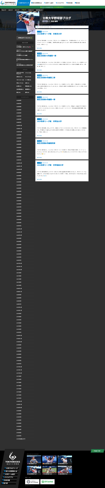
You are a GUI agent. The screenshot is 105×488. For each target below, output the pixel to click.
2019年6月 (18, 323)
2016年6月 (18, 420)
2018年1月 (18, 363)
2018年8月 (18, 344)
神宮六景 (77, 3)
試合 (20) (18, 92)
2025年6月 (18, 144)
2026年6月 (18, 106)
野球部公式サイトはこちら (24, 37)
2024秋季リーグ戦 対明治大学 (49, 121)
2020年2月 (18, 301)
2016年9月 (18, 410)
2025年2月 (18, 156)
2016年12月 (19, 401)
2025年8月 (18, 138)
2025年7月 (18, 141)
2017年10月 (19, 373)
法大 (10, 10)
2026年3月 (18, 116)
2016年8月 (18, 413)
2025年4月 (18, 150)
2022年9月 (18, 238)
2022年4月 (18, 254)
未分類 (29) (18, 86)
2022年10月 (19, 235)
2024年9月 (18, 172)
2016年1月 (18, 435)
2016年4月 (18, 426)
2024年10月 (19, 169)
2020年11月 (19, 291)
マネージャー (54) (20, 79)
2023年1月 (18, 225)
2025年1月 (18, 160)
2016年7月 (18, 417)
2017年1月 (18, 398)
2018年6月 (18, 351)
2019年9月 (18, 313)
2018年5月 (18, 354)
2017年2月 (18, 395)
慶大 (39, 10)
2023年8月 (18, 203)
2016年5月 (18, 423)
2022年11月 (19, 232)
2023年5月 (18, 213)
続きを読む (39, 48)
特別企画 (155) (28, 86)
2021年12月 (19, 263)
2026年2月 (18, 119)
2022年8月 (18, 241)
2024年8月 (18, 175)
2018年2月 (18, 360)
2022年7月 (18, 244)
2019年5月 (18, 326)
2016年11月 (19, 404)
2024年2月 (18, 194)
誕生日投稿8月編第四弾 (46, 143)
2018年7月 (18, 348)
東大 (17, 10)
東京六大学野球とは (36, 3)
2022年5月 (18, 250)
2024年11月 (19, 166)
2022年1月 (18, 260)
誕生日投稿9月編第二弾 (46, 78)
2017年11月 (19, 370)
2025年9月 (18, 134)
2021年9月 (18, 272)
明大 (4, 10)
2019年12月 (19, 307)
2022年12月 (19, 228)
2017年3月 (18, 391)
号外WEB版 (69, 3)
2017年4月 (18, 388)
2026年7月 (18, 103)
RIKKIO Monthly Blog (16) (20, 73)
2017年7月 (18, 379)
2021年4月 (18, 285)
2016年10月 (19, 407)
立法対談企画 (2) (20, 89)
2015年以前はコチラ (20, 438)
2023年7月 (18, 207)
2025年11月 (19, 128)
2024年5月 (18, 185)
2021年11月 (19, 266)
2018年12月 (19, 335)
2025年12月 (19, 125)
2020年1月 (18, 304)
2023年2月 (18, 222)
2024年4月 (18, 188)
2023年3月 (18, 219)
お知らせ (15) (19, 76)
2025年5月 (18, 147)
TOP (37, 27)
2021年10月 (19, 269)
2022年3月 (18, 257)
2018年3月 (18, 357)
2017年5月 (18, 385)
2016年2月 (18, 432)
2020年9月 (18, 294)
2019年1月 (18, 332)
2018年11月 (19, 338)
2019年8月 (18, 316)
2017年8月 (18, 376)
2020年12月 (19, 288)
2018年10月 (19, 341)
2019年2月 (18, 329)
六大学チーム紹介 (48, 3)
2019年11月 (19, 310)
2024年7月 (18, 178)
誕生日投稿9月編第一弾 (46, 100)
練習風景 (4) (27, 89)
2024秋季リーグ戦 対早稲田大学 (50, 165)
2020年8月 (18, 297)
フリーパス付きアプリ (47, 7)
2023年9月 (18, 200)
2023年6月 (18, 210)
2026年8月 (18, 100)
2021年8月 (18, 275)
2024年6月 (18, 181)
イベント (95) (28, 72)
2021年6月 (18, 279)
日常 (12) (27, 83)
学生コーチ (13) (19, 83)
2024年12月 (19, 163)
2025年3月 (18, 153)
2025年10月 (19, 131)
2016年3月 (18, 429)
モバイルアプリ (60, 3)
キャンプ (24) (28, 76)
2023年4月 (18, 216)
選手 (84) (27, 92)
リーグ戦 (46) (28, 79)
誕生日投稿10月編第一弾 (46, 56)
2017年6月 (18, 382)
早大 (31, 10)
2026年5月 (18, 109)
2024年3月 (18, 191)
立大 (24, 9)
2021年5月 (18, 282)
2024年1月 (18, 197)
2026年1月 (18, 122)
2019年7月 (18, 319)
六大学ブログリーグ (23, 3)
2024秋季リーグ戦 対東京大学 (49, 34)
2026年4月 (18, 112)
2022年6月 (18, 247)
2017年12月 (19, 366)
